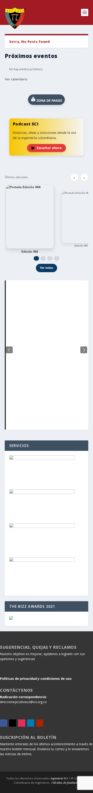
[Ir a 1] (36, 258)
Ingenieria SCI (59, 778)
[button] (83, 349)
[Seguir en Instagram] (21, 723)
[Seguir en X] (12, 723)
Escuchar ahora (49, 148)
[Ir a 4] (56, 258)
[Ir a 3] (50, 258)
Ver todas (46, 267)
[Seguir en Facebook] (3, 723)
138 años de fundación (65, 783)
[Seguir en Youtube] (39, 723)
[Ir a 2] (43, 258)
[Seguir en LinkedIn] (30, 723)
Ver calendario (16, 79)
